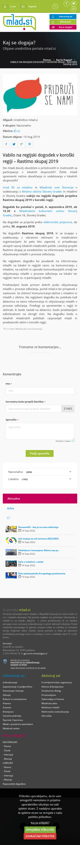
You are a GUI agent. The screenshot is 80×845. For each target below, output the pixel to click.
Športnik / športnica (13, 720)
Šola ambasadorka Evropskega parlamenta (41, 573)
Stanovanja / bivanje (13, 690)
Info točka (46, 715)
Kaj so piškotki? (40, 822)
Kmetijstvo (8, 711)
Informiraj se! (65, 16)
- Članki (6, 750)
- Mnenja (7, 758)
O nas (13, 6)
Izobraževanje (10, 682)
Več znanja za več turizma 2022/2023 (38, 538)
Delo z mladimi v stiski (30, 561)
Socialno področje (12, 715)
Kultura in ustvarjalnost (15, 699)
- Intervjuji (8, 754)
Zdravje (7, 695)
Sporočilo (11, 419)
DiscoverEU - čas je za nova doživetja (38, 527)
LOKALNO (8, 762)
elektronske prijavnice (58, 222)
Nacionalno (24, 125)
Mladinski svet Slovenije (56, 187)
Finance (7, 703)
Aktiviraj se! (65, 21)
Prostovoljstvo (48, 695)
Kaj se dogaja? (65, 27)
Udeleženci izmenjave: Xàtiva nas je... (39, 550)
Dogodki (32, 6)
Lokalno (18, 479)
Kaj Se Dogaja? (64, 60)
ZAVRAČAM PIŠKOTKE (40, 836)
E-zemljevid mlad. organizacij (56, 682)
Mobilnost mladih (50, 707)
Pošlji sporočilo (39, 453)
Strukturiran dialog (51, 690)
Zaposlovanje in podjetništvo (17, 686)
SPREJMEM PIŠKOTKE (40, 829)
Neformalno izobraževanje (55, 711)
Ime (8, 383)
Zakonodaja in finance (52, 699)
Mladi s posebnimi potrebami (18, 724)
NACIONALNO (10, 742)
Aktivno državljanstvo (52, 686)
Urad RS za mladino (18, 187)
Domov (47, 60)
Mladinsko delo (49, 703)
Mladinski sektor (11, 728)
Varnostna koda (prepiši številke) (25, 401)
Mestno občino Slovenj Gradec (42, 191)
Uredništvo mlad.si (26, 120)
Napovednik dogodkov (14, 783)
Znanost (7, 707)
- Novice (7, 746)
